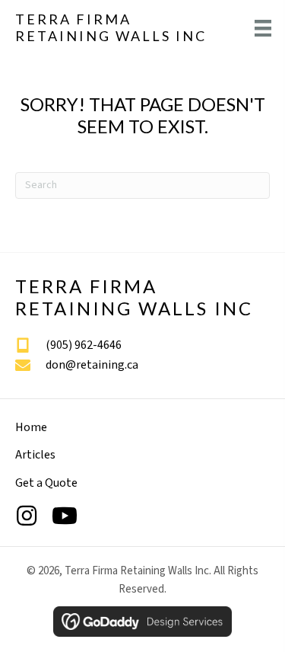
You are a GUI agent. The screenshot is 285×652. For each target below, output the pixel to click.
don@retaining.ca (92, 364)
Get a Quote (46, 483)
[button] (26, 515)
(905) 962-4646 (84, 345)
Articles (35, 454)
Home (31, 427)
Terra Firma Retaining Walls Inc (111, 27)
